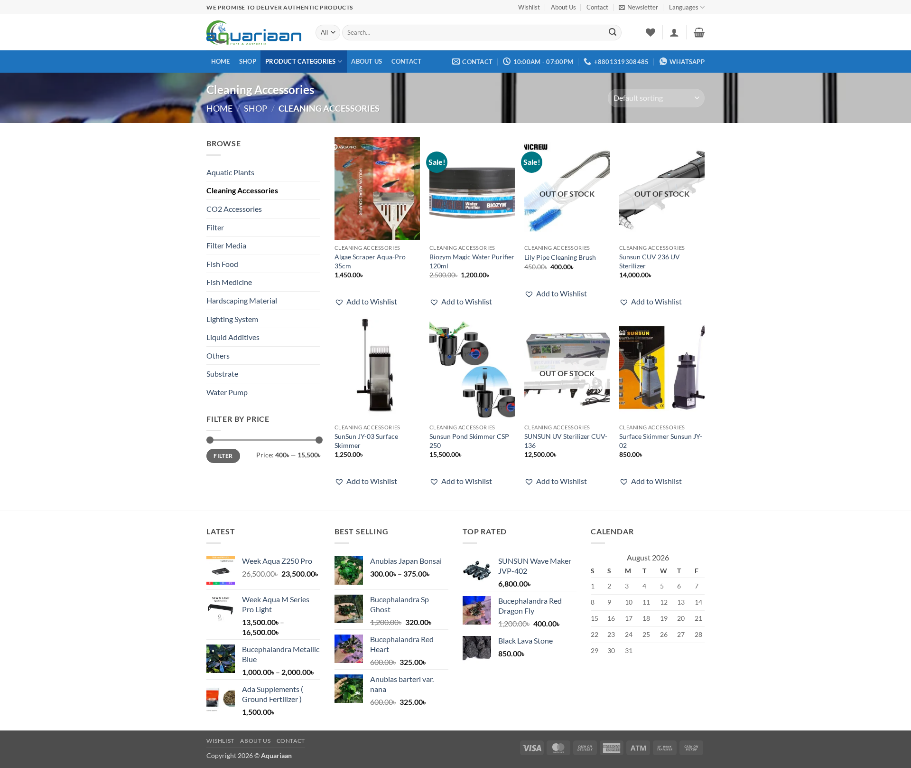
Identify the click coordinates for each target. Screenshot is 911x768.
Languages (683, 7)
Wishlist (529, 7)
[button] (638, 7)
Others (218, 355)
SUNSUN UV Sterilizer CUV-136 (565, 440)
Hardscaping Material (241, 300)
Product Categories (300, 61)
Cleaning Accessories (242, 190)
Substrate (222, 373)
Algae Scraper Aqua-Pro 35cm (370, 261)
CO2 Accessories (234, 208)
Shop (247, 61)
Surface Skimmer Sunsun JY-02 (660, 440)
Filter (215, 227)
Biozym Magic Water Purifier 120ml (471, 261)
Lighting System (232, 318)
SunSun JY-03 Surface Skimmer (366, 440)
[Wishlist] (650, 32)
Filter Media (226, 245)
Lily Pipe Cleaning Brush (560, 257)
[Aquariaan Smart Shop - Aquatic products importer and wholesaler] (253, 32)
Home (220, 61)
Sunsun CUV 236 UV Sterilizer (649, 261)
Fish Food (222, 263)
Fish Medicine (229, 281)
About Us (563, 7)
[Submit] (612, 33)
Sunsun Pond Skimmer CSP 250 (469, 440)
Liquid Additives (233, 336)
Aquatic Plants (230, 172)
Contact (597, 7)
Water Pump (227, 392)
